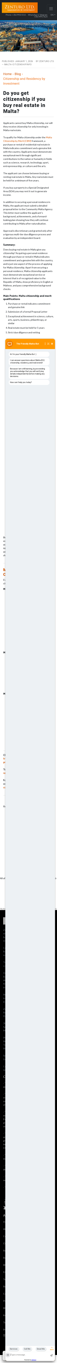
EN (52, 15)
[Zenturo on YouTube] (4, 1335)
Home (7, 74)
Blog (18, 74)
